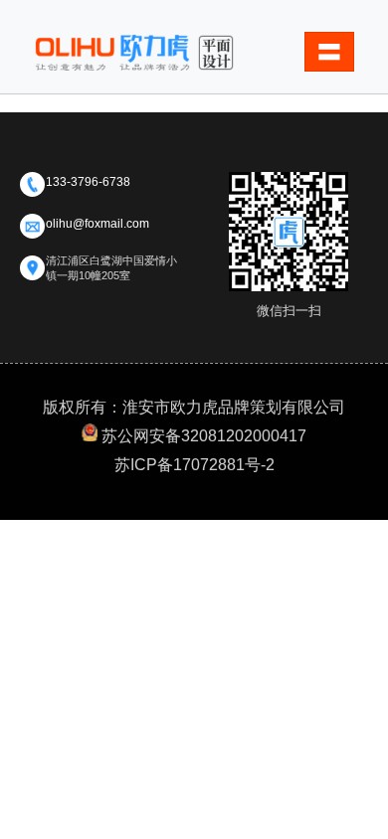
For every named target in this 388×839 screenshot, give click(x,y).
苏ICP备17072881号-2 (194, 464)
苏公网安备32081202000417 (203, 435)
